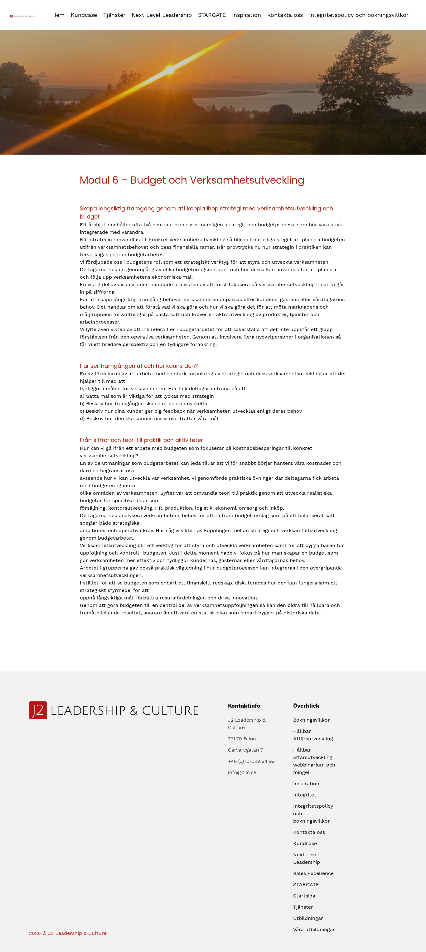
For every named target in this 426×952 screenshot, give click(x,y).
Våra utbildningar (314, 929)
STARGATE (212, 15)
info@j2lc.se (242, 772)
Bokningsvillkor (311, 720)
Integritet (304, 795)
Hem (58, 15)
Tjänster (114, 15)
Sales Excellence (313, 873)
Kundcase (84, 15)
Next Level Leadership (162, 15)
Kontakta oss (285, 15)
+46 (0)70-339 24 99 (251, 761)
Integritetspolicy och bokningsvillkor (359, 15)
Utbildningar (308, 918)
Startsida (304, 896)
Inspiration (246, 15)
